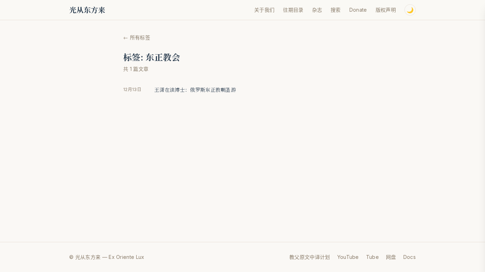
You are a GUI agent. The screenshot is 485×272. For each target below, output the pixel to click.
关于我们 (264, 10)
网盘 (391, 257)
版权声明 (386, 10)
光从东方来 (87, 10)
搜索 (336, 10)
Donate (358, 10)
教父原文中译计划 (309, 257)
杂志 (317, 10)
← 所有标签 (136, 37)
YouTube (348, 257)
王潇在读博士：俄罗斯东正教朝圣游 (195, 89)
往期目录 (293, 10)
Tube (372, 257)
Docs (409, 257)
